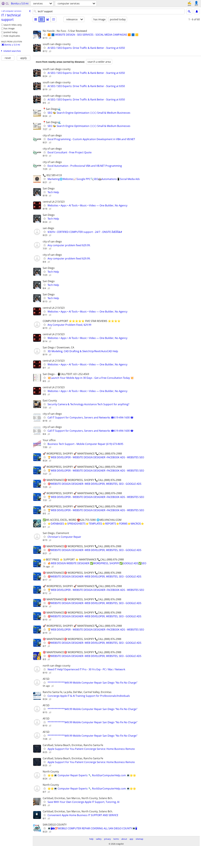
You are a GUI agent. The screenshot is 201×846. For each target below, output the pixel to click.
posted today (10, 32)
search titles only (13, 24)
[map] (54, 19)
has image (9, 28)
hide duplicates (12, 35)
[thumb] (42, 19)
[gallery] (48, 19)
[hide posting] (50, 38)
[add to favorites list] (44, 34)
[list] (36, 19)
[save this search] (197, 11)
